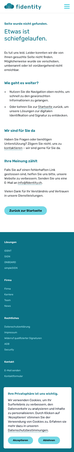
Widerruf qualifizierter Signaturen (23, 338)
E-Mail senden (12, 370)
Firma (7, 288)
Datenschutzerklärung (17, 326)
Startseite (45, 107)
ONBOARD (10, 262)
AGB (6, 343)
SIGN (7, 256)
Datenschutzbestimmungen (28, 430)
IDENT (7, 250)
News (7, 305)
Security (9, 349)
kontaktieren (13, 148)
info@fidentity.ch (30, 182)
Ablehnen (49, 440)
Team (7, 300)
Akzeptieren (20, 440)
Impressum (10, 332)
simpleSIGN (11, 268)
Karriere (8, 294)
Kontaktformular (13, 376)
